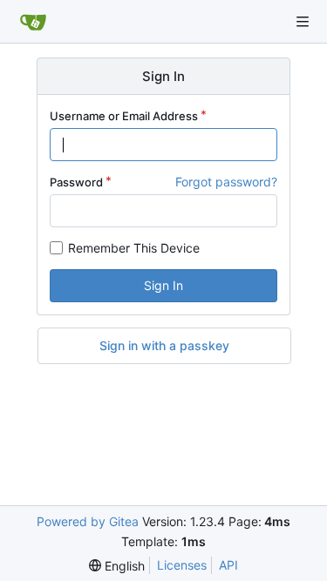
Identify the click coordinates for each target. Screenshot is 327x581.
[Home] (33, 21)
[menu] (117, 565)
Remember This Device (134, 247)
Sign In (163, 285)
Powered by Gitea (88, 521)
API (228, 564)
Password (76, 182)
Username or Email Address (124, 116)
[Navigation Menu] (302, 21)
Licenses (182, 564)
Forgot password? (226, 181)
